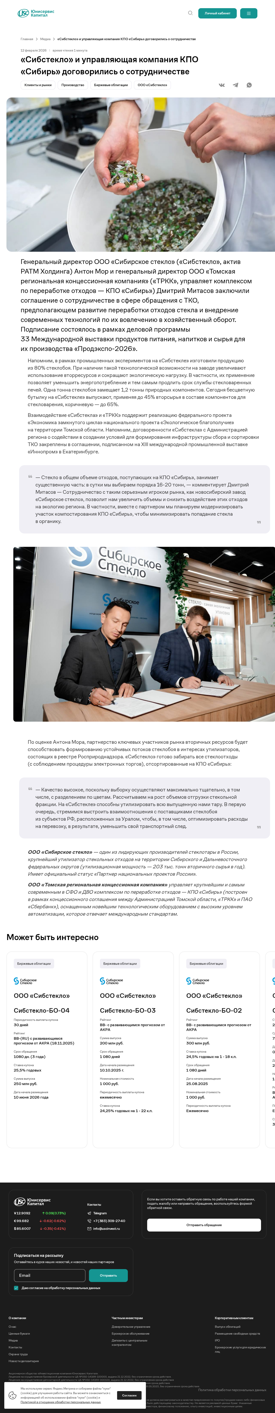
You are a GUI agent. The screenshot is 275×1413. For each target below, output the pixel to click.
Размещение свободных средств (237, 1333)
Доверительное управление (131, 1327)
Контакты (15, 1347)
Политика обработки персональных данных (232, 1390)
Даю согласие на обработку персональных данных (61, 1288)
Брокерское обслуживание (131, 1333)
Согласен (129, 1395)
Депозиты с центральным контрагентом (129, 1342)
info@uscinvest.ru (106, 1229)
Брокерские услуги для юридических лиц (240, 1349)
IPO (217, 1340)
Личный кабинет (218, 13)
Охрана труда (18, 1354)
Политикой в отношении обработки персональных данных (61, 1402)
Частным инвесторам (127, 1318)
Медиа (13, 1340)
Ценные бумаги (19, 1333)
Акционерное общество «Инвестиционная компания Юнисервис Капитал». (53, 1373)
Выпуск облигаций (227, 1327)
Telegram (100, 1213)
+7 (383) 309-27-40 (109, 1221)
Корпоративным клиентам (234, 1318)
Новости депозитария (24, 1361)
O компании (17, 1318)
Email (24, 1275)
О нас (12, 1327)
